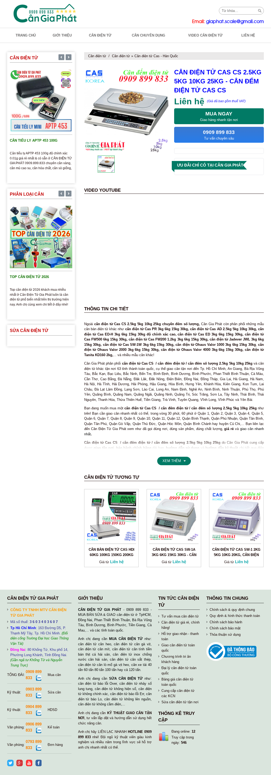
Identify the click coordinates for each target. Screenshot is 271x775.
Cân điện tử (97, 56)
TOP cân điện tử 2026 (29, 277)
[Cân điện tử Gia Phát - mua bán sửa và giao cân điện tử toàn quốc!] (45, 13)
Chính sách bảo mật (225, 628)
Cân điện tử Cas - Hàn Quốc (156, 56)
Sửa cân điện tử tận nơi (179, 702)
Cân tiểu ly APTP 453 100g (33, 140)
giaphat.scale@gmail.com (235, 21)
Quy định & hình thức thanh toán (235, 616)
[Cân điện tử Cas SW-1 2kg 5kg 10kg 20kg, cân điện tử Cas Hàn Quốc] (236, 516)
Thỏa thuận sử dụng (225, 635)
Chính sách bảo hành (226, 622)
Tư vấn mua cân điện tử (180, 616)
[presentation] (61, 57)
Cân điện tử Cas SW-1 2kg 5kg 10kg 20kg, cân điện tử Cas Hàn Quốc (236, 555)
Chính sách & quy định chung (232, 610)
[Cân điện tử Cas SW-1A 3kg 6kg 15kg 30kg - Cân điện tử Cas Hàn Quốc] (173, 516)
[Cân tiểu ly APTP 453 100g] (41, 100)
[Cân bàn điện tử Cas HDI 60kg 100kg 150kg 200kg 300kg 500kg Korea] (111, 516)
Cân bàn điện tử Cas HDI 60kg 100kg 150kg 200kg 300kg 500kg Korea (111, 555)
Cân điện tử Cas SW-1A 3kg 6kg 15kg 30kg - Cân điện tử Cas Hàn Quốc (174, 555)
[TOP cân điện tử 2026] (41, 237)
